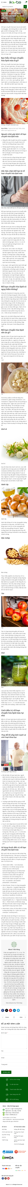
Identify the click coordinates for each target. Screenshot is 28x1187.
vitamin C (10, 702)
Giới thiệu (4, 1129)
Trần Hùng (6, 21)
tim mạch (6, 80)
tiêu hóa (19, 242)
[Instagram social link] (5, 1178)
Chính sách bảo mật (7, 1132)
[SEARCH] (25, 6)
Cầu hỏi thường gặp (19, 1144)
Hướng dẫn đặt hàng (19, 1129)
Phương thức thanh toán (19, 1132)
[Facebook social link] (2, 1010)
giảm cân (17, 832)
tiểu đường (19, 149)
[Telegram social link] (18, 1010)
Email (2, 1058)
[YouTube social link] (8, 1178)
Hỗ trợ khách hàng (19, 1126)
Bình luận (4, 1033)
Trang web (4, 1064)
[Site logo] (15, 2)
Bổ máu (3, 10)
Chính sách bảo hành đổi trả (19, 1140)
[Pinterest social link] (10, 1010)
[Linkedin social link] (14, 1010)
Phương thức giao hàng (18, 1136)
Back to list (14, 1017)
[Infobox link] (14, 1079)
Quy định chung (6, 1134)
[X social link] (6, 1010)
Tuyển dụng (5, 1140)
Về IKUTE (4, 1126)
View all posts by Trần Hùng (14, 1003)
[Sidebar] (2, 358)
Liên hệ (4, 1137)
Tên (2, 1051)
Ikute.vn (6, 52)
